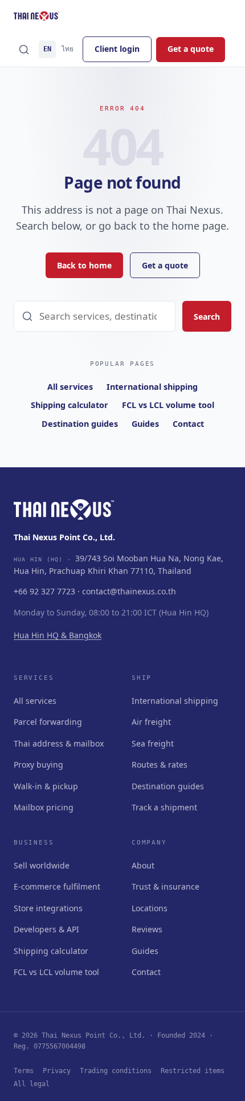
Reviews (147, 929)
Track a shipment (164, 807)
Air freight (151, 721)
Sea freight (153, 743)
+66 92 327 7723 (44, 591)
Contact (188, 423)
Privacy (57, 1071)
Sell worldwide (42, 865)
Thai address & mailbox (59, 743)
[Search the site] (24, 49)
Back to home (84, 265)
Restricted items (192, 1071)
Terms (24, 1071)
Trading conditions (116, 1071)
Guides (145, 423)
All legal (32, 1084)
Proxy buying (38, 764)
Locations (150, 908)
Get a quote (191, 48)
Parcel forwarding (48, 721)
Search (207, 316)
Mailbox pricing (44, 807)
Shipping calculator (69, 404)
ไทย (68, 49)
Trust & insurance (165, 886)
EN (47, 49)
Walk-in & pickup (46, 786)
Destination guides (80, 423)
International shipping (152, 386)
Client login (117, 48)
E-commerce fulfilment (57, 886)
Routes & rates (159, 764)
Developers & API (46, 929)
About (143, 865)
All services (70, 386)
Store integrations (48, 908)
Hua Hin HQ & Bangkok (57, 635)
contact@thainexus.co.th (129, 591)
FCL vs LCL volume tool (168, 404)
